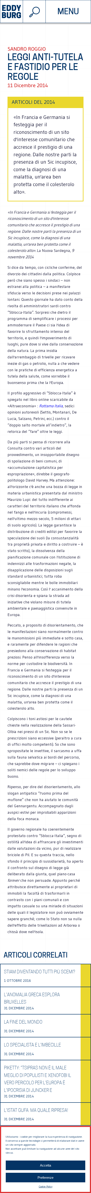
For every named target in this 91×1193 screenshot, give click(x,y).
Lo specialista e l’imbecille (32, 1045)
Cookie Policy (45, 1186)
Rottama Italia (51, 406)
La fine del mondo (23, 1022)
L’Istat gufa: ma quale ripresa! (36, 1110)
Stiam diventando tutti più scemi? (39, 971)
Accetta (45, 1165)
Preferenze (45, 1177)
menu (68, 11)
